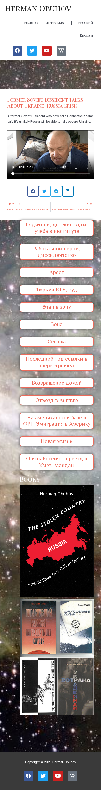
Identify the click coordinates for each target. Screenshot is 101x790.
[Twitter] (32, 51)
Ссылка (57, 342)
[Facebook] (17, 51)
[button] (33, 191)
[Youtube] (47, 51)
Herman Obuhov (38, 8)
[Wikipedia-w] (61, 51)
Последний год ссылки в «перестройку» (56, 362)
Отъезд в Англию (56, 400)
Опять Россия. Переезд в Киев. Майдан (56, 461)
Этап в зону (56, 307)
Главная (31, 23)
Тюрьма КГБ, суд (56, 290)
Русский (85, 23)
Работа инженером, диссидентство (56, 251)
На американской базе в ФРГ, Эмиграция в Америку (56, 420)
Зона (57, 324)
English (86, 35)
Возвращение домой (57, 383)
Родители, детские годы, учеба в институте (57, 228)
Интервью (54, 23)
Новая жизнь (56, 441)
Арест (57, 272)
